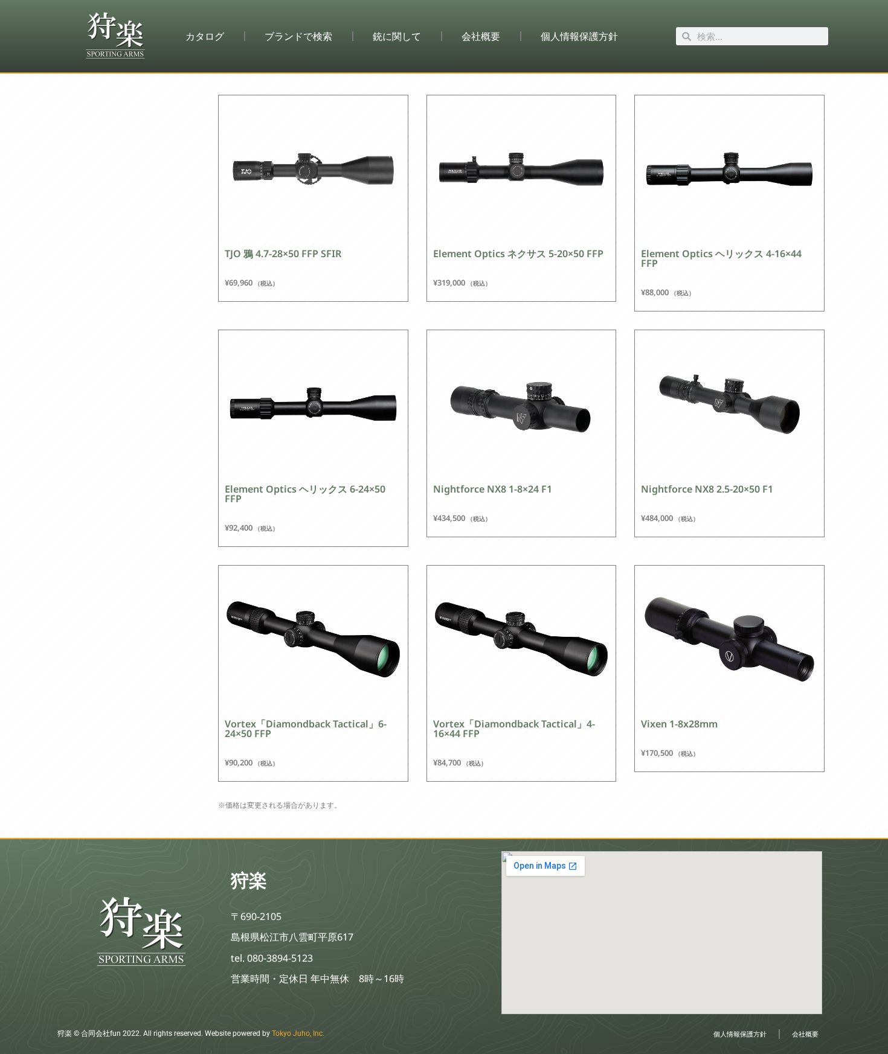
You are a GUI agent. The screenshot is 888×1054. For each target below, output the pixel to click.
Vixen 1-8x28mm (679, 723)
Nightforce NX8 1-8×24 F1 (492, 489)
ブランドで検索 (298, 36)
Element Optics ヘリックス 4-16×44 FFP (721, 258)
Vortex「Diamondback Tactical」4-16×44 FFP (514, 728)
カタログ (204, 36)
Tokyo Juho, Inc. (298, 1033)
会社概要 (481, 36)
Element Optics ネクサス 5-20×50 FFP (518, 253)
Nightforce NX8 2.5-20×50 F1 (707, 489)
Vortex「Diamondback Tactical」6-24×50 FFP (306, 728)
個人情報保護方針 (579, 36)
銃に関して (397, 36)
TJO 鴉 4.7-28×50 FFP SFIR (283, 253)
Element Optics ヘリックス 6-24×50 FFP (305, 493)
